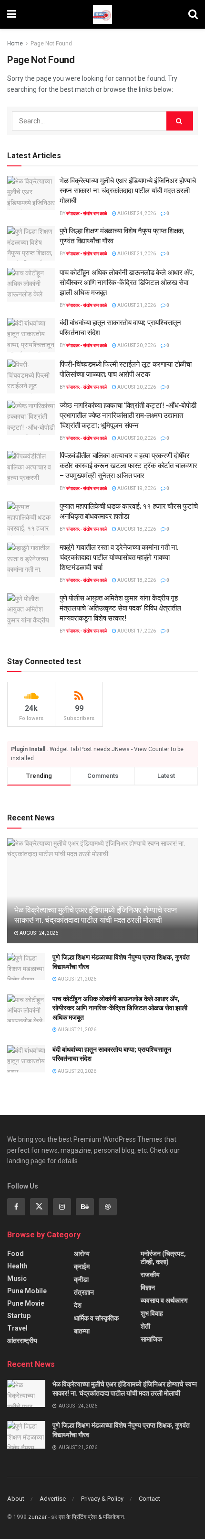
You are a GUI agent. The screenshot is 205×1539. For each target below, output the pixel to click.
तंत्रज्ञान (84, 1292)
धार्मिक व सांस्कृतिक (96, 1318)
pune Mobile (27, 1291)
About (15, 1498)
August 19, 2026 (136, 488)
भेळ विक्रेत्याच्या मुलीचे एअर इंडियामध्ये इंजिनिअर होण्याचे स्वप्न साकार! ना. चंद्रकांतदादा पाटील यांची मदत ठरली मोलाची (127, 190)
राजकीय (150, 1274)
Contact (149, 1498)
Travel (17, 1328)
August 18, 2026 (136, 529)
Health (17, 1266)
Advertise (53, 1498)
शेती (145, 1326)
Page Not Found (51, 43)
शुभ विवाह (152, 1313)
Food (15, 1253)
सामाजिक (151, 1339)
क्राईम (82, 1266)
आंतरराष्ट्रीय (22, 1340)
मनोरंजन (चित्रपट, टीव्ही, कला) (163, 1258)
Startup (19, 1316)
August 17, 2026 (136, 630)
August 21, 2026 (136, 253)
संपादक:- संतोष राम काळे (86, 213)
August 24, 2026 (136, 213)
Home (15, 43)
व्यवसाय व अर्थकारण (164, 1300)
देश (78, 1305)
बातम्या (82, 1331)
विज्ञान (148, 1287)
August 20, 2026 (136, 345)
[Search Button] (179, 121)
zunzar (37, 1517)
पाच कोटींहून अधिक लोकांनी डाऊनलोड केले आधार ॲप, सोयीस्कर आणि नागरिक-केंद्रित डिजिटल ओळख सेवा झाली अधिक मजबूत (127, 282)
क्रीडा (81, 1279)
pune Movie (25, 1303)
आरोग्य (82, 1253)
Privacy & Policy (102, 1498)
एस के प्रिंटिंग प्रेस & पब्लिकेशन (91, 1517)
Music (17, 1278)
